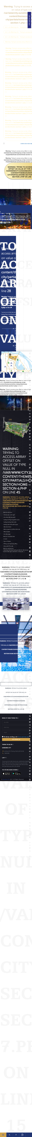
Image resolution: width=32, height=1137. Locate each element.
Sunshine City (6, 779)
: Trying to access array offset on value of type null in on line (12, 421)
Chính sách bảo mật (23, 737)
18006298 (6, 753)
